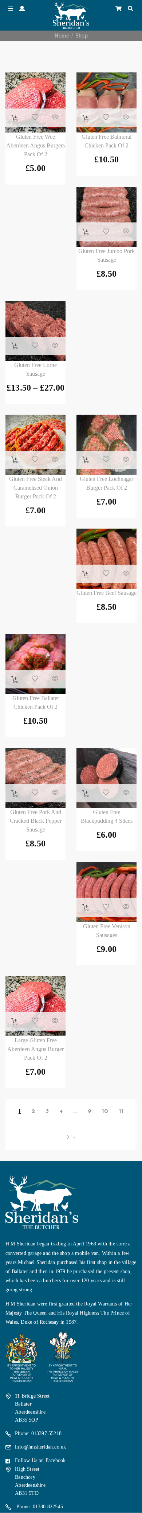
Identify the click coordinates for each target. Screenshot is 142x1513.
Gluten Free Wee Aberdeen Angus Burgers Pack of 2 (35, 145)
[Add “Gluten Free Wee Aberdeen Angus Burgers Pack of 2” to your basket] (14, 118)
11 (121, 1111)
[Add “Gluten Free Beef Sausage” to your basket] (85, 574)
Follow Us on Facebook (40, 1460)
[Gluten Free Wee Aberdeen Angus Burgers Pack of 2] (35, 102)
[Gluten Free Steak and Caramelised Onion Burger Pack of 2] (35, 445)
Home (61, 35)
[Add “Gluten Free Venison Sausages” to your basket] (85, 907)
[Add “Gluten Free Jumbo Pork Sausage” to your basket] (85, 232)
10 (105, 1111)
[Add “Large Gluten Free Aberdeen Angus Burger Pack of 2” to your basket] (14, 1021)
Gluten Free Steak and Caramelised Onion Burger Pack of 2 (35, 487)
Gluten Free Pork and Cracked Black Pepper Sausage (36, 821)
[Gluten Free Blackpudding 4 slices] (106, 778)
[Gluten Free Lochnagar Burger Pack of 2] (106, 445)
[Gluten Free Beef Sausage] (106, 559)
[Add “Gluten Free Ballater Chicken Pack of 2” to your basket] (14, 679)
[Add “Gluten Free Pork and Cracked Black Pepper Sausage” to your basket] (14, 793)
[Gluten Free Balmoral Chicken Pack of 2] (106, 102)
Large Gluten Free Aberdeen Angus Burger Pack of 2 (35, 1049)
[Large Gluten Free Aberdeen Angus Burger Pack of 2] (35, 1006)
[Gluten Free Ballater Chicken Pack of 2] (35, 664)
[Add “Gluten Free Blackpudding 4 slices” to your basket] (85, 793)
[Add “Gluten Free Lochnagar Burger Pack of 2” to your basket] (85, 460)
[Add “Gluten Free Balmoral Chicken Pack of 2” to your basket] (85, 118)
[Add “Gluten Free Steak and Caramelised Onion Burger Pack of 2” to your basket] (14, 460)
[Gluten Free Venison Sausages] (106, 892)
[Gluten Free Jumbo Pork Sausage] (106, 217)
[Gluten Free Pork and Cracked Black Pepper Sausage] (35, 778)
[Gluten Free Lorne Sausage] (35, 331)
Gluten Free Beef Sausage (106, 593)
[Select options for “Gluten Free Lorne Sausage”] (14, 346)
